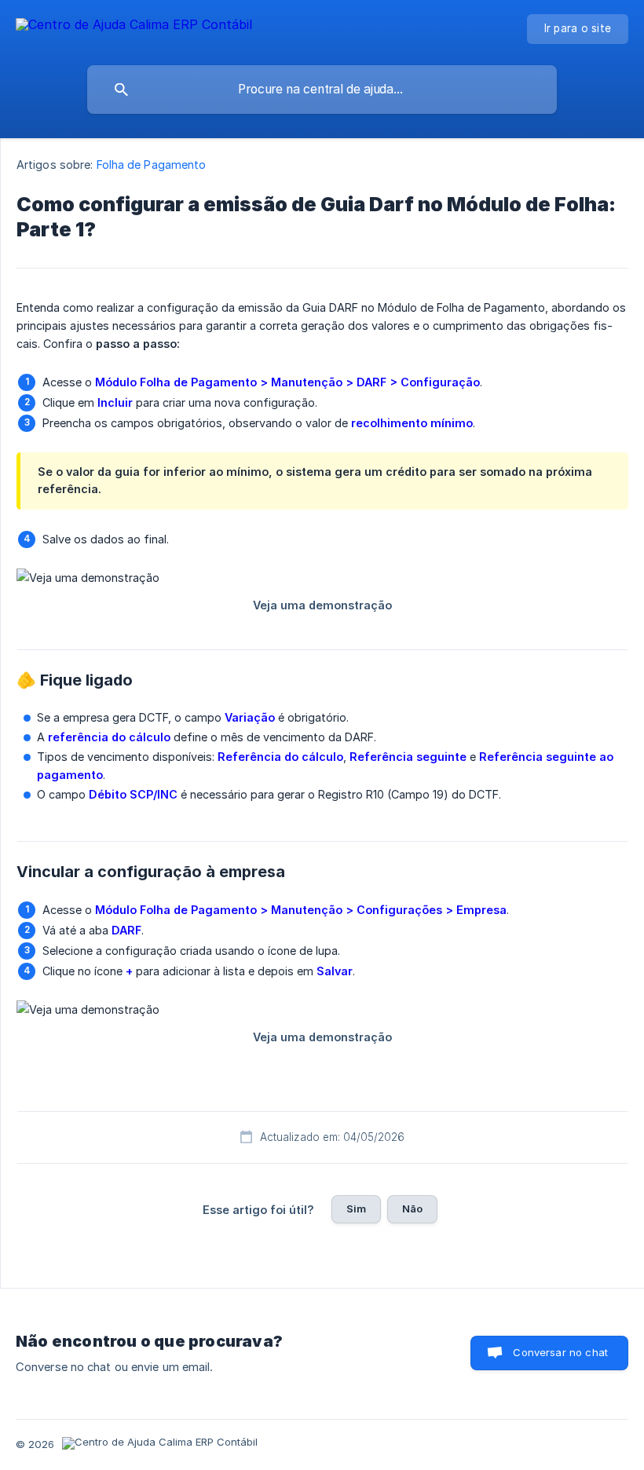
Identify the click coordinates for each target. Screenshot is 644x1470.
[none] (134, 27)
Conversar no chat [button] (560, 1352)
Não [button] (412, 1208)
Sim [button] (356, 1208)
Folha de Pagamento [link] (152, 164)
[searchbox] (322, 89)
